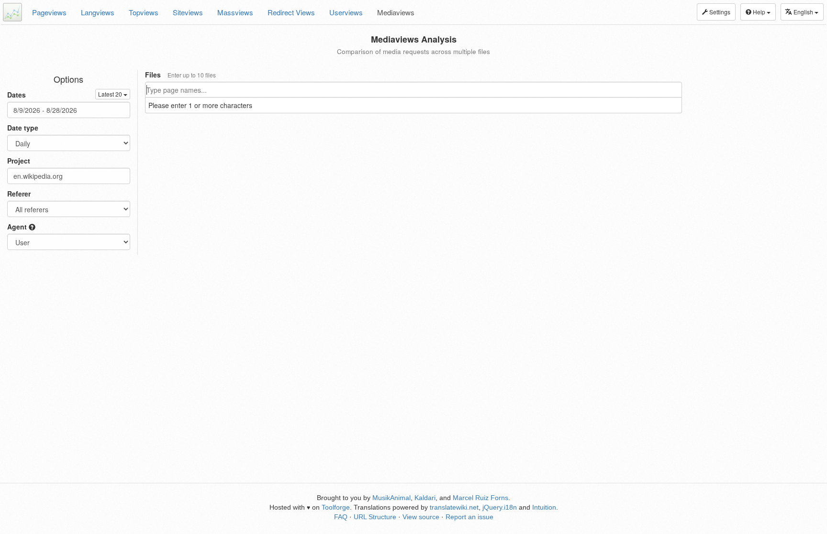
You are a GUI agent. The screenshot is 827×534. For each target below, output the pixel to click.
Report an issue (469, 517)
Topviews (143, 12)
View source (420, 517)
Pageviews (49, 12)
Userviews (346, 12)
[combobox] (413, 90)
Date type (22, 127)
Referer (19, 193)
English (804, 12)
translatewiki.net (454, 507)
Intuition (544, 507)
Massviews (235, 12)
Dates (16, 94)
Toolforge (336, 507)
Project (18, 160)
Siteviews (188, 12)
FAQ (340, 517)
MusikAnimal (391, 497)
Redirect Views (291, 12)
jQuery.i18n (499, 507)
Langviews (97, 12)
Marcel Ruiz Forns (480, 497)
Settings (719, 12)
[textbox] (413, 90)
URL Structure (375, 517)
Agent (18, 226)
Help (759, 12)
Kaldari (425, 497)
